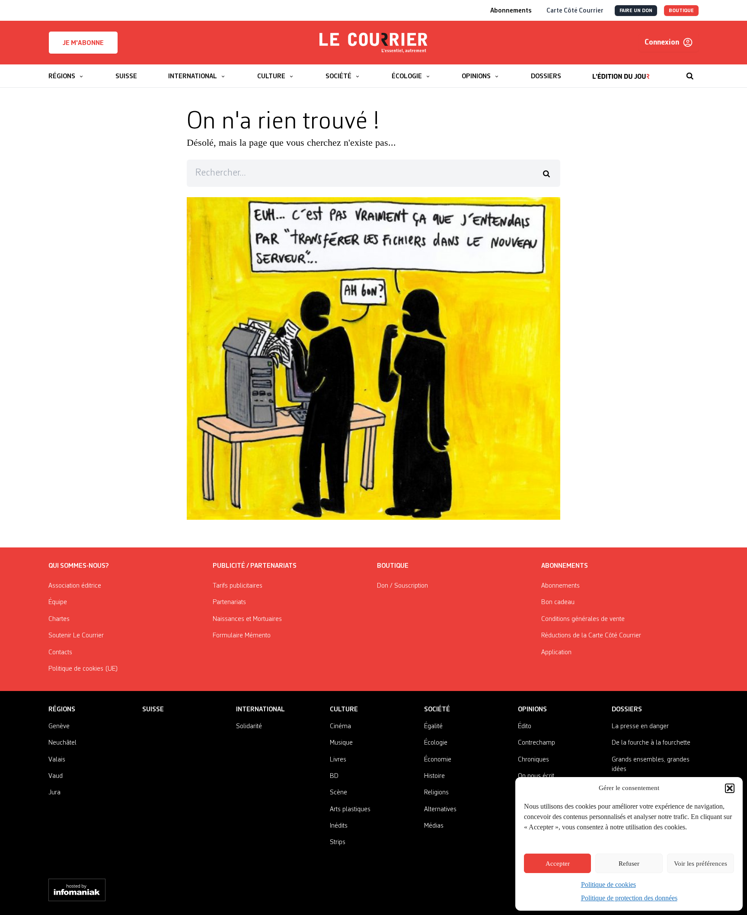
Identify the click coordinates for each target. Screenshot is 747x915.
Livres (338, 759)
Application (556, 652)
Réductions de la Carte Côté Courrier (591, 635)
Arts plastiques (350, 809)
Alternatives (440, 809)
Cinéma (340, 726)
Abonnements (560, 585)
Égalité (433, 726)
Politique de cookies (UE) (83, 668)
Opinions (532, 709)
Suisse (153, 709)
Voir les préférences (700, 863)
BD (334, 776)
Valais (56, 759)
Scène (338, 792)
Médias (434, 825)
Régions (61, 709)
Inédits (339, 825)
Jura (54, 792)
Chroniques (533, 759)
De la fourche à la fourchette (651, 742)
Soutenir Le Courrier (76, 635)
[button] (729, 788)
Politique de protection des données (629, 898)
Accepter (558, 863)
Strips (337, 842)
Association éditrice (74, 585)
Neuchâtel (62, 742)
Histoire (434, 776)
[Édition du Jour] (621, 71)
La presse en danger (640, 726)
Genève (59, 726)
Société (437, 709)
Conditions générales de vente (583, 619)
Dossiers (627, 709)
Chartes (59, 619)
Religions (436, 792)
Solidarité (249, 726)
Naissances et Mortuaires (247, 619)
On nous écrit (536, 776)
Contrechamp (536, 742)
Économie (437, 759)
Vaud (55, 776)
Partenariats (229, 602)
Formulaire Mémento (242, 635)
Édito (524, 726)
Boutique (393, 566)
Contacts (60, 652)
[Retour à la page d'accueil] (373, 42)
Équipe (57, 602)
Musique (341, 742)
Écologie (435, 742)
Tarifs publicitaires (237, 585)
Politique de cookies (608, 884)
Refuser (629, 863)
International (260, 709)
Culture (344, 709)
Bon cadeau (558, 602)
